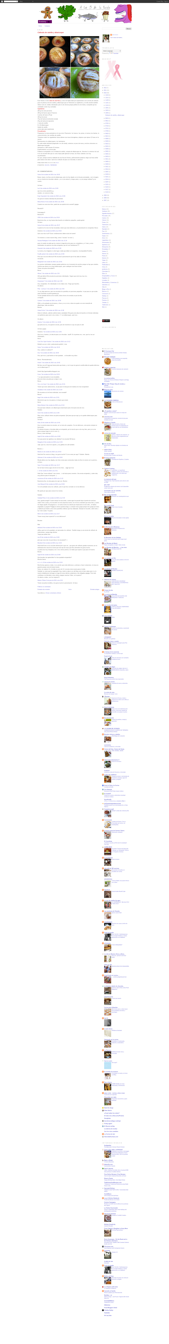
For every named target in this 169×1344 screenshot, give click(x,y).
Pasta (103, 255)
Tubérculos (105, 304)
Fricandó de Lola (108, 387)
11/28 (106, 100)
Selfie (113, 617)
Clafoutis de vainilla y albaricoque (51, 32)
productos (105, 269)
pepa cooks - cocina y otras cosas (114, 1093)
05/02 (106, 151)
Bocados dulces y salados (112, 734)
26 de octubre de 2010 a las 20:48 (50, 554)
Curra (39, 374)
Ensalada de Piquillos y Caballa (120, 459)
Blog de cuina (108, 389)
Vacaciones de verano (118, 391)
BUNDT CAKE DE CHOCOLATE (120, 810)
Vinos (103, 267)
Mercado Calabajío (109, 357)
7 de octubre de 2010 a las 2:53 (50, 273)
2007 (105, 200)
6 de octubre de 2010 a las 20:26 (50, 217)
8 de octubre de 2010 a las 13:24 (53, 389)
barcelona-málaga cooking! (112, 1121)
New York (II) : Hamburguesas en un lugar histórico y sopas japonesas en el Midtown (120, 936)
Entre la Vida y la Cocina (111, 785)
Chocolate (105, 271)
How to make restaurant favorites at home (115, 1176)
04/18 (106, 156)
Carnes (104, 218)
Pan (103, 231)
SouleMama (107, 1194)
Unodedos (40, 389)
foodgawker (107, 1145)
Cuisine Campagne (110, 1202)
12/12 (106, 97)
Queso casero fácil (117, 912)
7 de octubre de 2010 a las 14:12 (61, 341)
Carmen (40, 300)
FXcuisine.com (108, 1246)
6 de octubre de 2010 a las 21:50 (52, 248)
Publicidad (105, 264)
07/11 (106, 128)
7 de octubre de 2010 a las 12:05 (52, 332)
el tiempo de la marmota (111, 652)
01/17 (106, 189)
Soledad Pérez (42, 498)
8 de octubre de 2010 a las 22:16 (55, 405)
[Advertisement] (84, 1329)
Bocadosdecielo (109, 718)
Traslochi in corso (109, 1302)
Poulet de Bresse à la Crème (111, 1199)
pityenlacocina (108, 997)
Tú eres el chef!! (109, 453)
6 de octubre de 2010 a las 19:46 (56, 196)
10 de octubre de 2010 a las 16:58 (50, 436)
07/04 (106, 131)
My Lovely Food (109, 505)
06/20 (106, 133)
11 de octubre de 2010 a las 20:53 (51, 451)
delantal (40, 527)
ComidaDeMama (109, 1301)
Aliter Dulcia (108, 1110)
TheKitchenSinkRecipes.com (113, 1182)
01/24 (106, 187)
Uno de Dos (107, 444)
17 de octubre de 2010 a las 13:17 (50, 465)
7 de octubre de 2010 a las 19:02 (50, 362)
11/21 (106, 102)
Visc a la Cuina (42, 384)
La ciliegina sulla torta (111, 1287)
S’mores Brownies (109, 1162)
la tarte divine (108, 1029)
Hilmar (39, 273)
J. (38, 470)
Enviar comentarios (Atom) (53, 593)
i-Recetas (107, 696)
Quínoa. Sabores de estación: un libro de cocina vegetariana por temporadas (120, 436)
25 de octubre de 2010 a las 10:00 (49, 537)
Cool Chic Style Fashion (44, 341)
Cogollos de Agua (109, 667)
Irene (39, 413)
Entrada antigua (94, 589)
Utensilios (105, 284)
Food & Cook (108, 656)
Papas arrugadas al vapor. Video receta (114, 545)
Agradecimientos (107, 213)
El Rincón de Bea (109, 1126)
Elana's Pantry (108, 1178)
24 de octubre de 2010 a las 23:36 (52, 527)
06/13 (106, 136)
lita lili (106, 1018)
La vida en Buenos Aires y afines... (114, 954)
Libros (104, 262)
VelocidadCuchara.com (111, 1136)
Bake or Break (108, 1160)
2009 (105, 195)
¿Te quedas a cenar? (110, 411)
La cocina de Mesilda (110, 594)
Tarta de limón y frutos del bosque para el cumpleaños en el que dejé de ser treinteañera (120, 425)
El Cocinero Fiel (109, 351)
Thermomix (53, 165)
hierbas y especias (109, 367)
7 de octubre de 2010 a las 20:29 (50, 374)
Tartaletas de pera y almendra (120, 683)
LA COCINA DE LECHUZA (112, 728)
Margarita (40, 442)
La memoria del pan (110, 479)
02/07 (106, 182)
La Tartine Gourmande (111, 1208)
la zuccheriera (108, 857)
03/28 (106, 164)
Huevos (104, 253)
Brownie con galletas (109, 638)
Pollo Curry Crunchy (117, 507)
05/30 (106, 141)
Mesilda (40, 543)
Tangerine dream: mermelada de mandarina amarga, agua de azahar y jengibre (120, 778)
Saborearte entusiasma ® (111, 760)
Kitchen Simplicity (109, 1224)
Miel (39, 514)
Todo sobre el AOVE (109, 492)
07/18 (106, 126)
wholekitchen (108, 879)
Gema (39, 225)
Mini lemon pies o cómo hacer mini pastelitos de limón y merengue (120, 1010)
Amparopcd (41, 281)
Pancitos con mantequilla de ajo (120, 496)
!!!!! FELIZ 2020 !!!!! (116, 549)
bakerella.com (108, 1164)
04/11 (106, 159)
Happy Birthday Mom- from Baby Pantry (114, 1180)
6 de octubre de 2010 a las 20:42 (52, 231)
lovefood (106, 770)
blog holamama (109, 677)
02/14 (106, 179)
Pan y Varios (108, 1082)
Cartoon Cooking (109, 468)
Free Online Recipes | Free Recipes (114, 1174)
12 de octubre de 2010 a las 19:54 (52, 457)
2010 (105, 93)
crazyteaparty (108, 922)
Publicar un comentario (44, 586)
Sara (39, 465)
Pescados (105, 215)
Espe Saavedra (42, 196)
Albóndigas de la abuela (118, 736)
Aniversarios (105, 242)
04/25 (106, 154)
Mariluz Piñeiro (42, 580)
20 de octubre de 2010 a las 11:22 (53, 478)
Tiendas (104, 302)
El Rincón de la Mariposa (111, 527)
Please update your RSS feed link (113, 1292)
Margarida (40, 261)
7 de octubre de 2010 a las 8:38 (53, 281)
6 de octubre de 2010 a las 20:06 (54, 201)
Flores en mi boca (116, 761)
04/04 (106, 161)
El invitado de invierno (111, 1071)
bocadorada (107, 799)
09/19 (106, 118)
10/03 (106, 113)
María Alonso (41, 201)
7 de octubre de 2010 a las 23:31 (56, 384)
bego (39, 397)
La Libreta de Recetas (110, 569)
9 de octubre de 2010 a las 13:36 (50, 413)
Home (40, 26)
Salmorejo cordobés (117, 832)
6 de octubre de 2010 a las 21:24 (57, 240)
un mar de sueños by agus (112, 900)
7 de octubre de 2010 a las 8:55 (55, 289)
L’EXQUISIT (107, 637)
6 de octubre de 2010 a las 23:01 (53, 261)
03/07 (106, 171)
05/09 (106, 149)
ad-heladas (107, 943)
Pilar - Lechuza (42, 289)
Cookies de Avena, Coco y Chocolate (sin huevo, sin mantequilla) (119, 823)
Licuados (104, 280)
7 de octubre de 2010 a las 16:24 (50, 347)
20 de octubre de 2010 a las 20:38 (54, 484)
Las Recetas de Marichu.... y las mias (115, 547)
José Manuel (41, 484)
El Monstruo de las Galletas (112, 537)
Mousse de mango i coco (110, 694)
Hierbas (104, 296)
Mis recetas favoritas (110, 495)
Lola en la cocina (109, 681)
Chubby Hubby (108, 1310)
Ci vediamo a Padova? (110, 1288)
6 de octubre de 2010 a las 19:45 (49, 188)
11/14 (106, 105)
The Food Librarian (110, 1213)
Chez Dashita (108, 615)
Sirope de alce (108, 590)
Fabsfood (107, 890)
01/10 (106, 192)
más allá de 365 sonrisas (111, 868)
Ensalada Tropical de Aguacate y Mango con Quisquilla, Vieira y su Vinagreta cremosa (120, 850)
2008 (105, 198)
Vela (103, 287)
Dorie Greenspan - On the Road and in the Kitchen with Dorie (115, 1240)
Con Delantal (108, 789)
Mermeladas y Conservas (109, 282)
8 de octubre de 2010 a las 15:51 (50, 397)
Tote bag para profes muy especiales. (114, 679)
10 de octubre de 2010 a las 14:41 (50, 422)
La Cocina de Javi (109, 1134)
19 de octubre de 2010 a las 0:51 (48, 470)
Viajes (104, 260)
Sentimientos (106, 233)
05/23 (106, 143)
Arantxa (40, 322)
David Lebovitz (108, 1168)
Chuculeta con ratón (110, 1097)
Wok (103, 307)
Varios (104, 227)
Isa (38, 188)
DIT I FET (107, 485)
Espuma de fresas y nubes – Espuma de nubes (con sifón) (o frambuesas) (120, 699)
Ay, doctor (106, 591)
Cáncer (104, 220)
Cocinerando (108, 820)
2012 (105, 87)
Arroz (103, 238)
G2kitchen (107, 1305)
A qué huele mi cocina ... (111, 975)
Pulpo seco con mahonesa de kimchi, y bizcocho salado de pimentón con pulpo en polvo (120, 710)
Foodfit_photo (41, 254)
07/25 (106, 123)
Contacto (47, 26)
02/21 (106, 177)
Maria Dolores (41, 405)
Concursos (105, 293)
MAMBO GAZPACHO (117, 570)
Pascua (104, 298)
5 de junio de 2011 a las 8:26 (54, 580)
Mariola (40, 451)
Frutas (104, 222)
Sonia (39, 174)
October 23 (115, 1252)
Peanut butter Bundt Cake (118, 891)
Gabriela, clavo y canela (111, 641)
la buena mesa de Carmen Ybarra (114, 830)
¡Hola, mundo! (108, 451)
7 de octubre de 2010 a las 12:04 (51, 322)
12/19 (106, 95)
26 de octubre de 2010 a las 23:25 (52, 562)
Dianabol (106, 1263)
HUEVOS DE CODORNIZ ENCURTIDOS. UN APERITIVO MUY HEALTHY (120, 582)
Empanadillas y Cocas (108, 276)
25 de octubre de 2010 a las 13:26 (52, 543)
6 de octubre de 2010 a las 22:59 (55, 254)
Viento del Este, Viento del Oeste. (114, 749)
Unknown (40, 457)
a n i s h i (40, 562)
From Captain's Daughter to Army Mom (116, 1228)
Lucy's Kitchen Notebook (111, 1198)
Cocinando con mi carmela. (112, 490)
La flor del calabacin (110, 774)
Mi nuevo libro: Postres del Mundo (113, 455)
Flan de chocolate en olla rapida (120, 518)
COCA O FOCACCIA (117, 402)
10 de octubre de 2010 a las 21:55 (52, 442)
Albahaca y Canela (109, 422)
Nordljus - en (108, 1295)
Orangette (107, 1250)
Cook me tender (109, 932)
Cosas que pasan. (116, 998)
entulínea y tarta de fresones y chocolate (115, 772)
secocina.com (108, 416)
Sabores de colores (110, 579)
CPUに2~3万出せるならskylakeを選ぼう (115, 801)
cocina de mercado (110, 433)
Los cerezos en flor (110, 558)
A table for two (108, 1261)
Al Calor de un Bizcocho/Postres (114, 1115)
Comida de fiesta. (108, 787)
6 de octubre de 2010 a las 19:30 (50, 174)
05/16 (106, 146)
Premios (104, 300)
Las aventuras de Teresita (112, 911)
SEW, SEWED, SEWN (117, 750)
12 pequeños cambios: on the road (113, 653)
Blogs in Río (105, 289)
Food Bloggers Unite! (110, 1307)
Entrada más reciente (44, 589)
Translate (115, 53)
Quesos (104, 258)
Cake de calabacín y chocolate (112, 746)
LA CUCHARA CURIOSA (111, 400)
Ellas (103, 273)
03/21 (106, 166)
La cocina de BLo (109, 378)
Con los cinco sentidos (111, 1131)
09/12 (106, 121)
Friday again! (108, 1123)
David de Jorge (108, 1108)
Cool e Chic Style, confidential (113, 1149)
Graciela (40, 248)
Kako (39, 422)
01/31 (106, 184)
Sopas (104, 236)
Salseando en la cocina (111, 1039)
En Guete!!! (107, 793)
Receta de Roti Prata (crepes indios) (113, 791)
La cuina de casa (109, 692)
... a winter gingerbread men (119, 977)
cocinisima (41, 478)
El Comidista (108, 841)
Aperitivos (105, 244)
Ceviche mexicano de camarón (120, 369)
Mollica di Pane (109, 1276)
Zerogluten (107, 1118)
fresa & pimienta (109, 707)
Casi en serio (108, 1061)
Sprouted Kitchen (109, 1188)
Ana (39, 353)
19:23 (57, 162)
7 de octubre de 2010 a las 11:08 (54, 310)
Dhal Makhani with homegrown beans (114, 1248)
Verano (104, 251)
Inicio (69, 589)
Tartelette (107, 1313)
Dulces (47, 165)
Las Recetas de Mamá (110, 543)
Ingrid (39, 436)
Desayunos (105, 247)
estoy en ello (108, 964)
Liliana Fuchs (41, 310)
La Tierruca (107, 1050)
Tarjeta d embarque (110, 626)
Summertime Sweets (109, 1166)
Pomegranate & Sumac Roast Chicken (114, 1147)
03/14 (106, 169)
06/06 (106, 138)
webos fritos (108, 449)
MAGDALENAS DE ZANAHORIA (120, 966)
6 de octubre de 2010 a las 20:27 (50, 225)
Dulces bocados (109, 516)
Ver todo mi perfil (116, 37)
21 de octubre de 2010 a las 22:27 (50, 514)
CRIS (39, 217)
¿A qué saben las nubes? (112, 1113)
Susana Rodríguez (43, 240)
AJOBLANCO (108, 847)
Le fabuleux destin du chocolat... (114, 986)
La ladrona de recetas (110, 1129)
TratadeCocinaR (109, 809)
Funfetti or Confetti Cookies (119, 1215)
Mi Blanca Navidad (117, 1030)
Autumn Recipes (108, 1226)
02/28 (106, 174)
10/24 (106, 110)
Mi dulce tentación (109, 458)
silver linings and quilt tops (111, 1195)
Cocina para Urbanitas (111, 1007)
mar (39, 537)
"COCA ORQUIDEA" (117, 945)
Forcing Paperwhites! (117, 1230)
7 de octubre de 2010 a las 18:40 (49, 353)
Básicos (104, 291)
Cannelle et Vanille (109, 1291)
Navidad (104, 229)
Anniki (39, 362)
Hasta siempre (115, 859)
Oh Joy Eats (107, 1315)
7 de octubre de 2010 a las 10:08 (51, 300)
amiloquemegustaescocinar (112, 803)
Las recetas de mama (110, 605)
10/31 (106, 108)
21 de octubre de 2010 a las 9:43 (55, 498)
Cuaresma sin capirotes (110, 1094)
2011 (105, 90)
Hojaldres (104, 278)
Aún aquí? (114, 1062)
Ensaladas (105, 249)
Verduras (104, 211)
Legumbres (105, 240)
